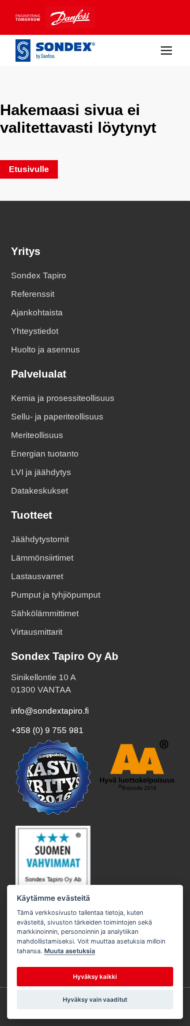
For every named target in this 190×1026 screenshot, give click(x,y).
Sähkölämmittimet (45, 613)
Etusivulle (29, 169)
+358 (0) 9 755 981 (47, 730)
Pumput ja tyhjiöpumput (55, 594)
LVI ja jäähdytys (41, 472)
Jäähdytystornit (40, 539)
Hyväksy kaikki (95, 976)
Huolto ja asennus (45, 349)
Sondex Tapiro (38, 275)
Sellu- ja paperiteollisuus (57, 416)
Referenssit (32, 294)
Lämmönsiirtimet (42, 557)
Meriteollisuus (37, 435)
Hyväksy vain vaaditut (95, 999)
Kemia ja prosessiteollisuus (62, 398)
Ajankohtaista (37, 312)
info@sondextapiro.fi (50, 710)
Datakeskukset (39, 490)
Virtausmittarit (36, 632)
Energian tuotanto (45, 453)
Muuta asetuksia (69, 951)
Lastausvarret (37, 576)
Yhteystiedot (34, 331)
